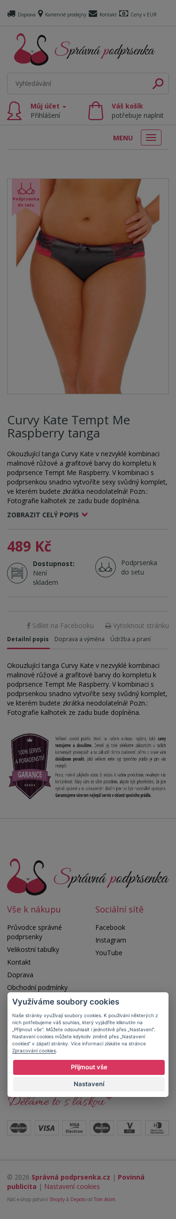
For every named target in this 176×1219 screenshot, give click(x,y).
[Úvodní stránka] (84, 49)
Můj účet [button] (46, 110)
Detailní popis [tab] (28, 639)
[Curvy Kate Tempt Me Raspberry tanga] (88, 286)
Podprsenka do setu (136, 567)
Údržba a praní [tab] (130, 639)
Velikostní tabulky (33, 949)
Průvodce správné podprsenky (34, 932)
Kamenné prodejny (65, 14)
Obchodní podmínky (37, 987)
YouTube (108, 952)
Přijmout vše (89, 1067)
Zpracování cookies (34, 1050)
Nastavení (89, 1084)
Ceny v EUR (143, 14)
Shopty (57, 1199)
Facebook (110, 927)
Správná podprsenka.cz (70, 1177)
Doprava (27, 14)
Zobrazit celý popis (43, 514)
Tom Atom (104, 1199)
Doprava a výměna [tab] (79, 639)
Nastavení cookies (72, 1186)
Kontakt (108, 14)
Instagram (110, 939)
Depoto (78, 1199)
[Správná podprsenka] (88, 876)
